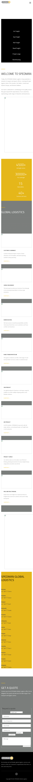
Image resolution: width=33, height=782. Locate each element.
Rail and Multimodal (10, 491)
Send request (26, 746)
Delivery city (5, 727)
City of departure (7, 718)
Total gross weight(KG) (9, 732)
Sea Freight (7, 387)
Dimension (5, 713)
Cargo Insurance (9, 285)
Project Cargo (8, 457)
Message (4, 736)
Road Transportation (10, 354)
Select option (6, 712)
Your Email (5, 723)
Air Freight (7, 422)
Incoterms (5, 734)
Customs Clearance (10, 250)
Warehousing (8, 320)
